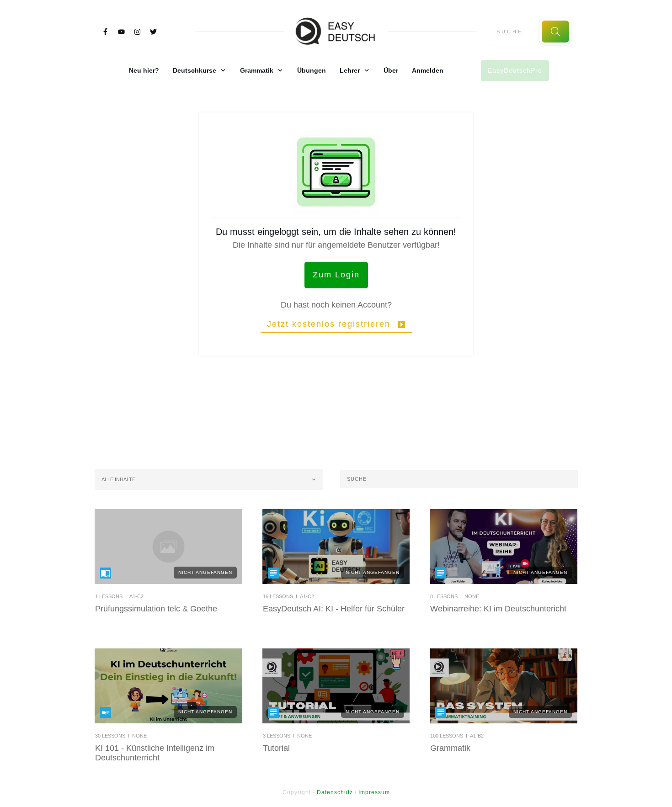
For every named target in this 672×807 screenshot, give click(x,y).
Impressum (374, 792)
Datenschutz (335, 792)
